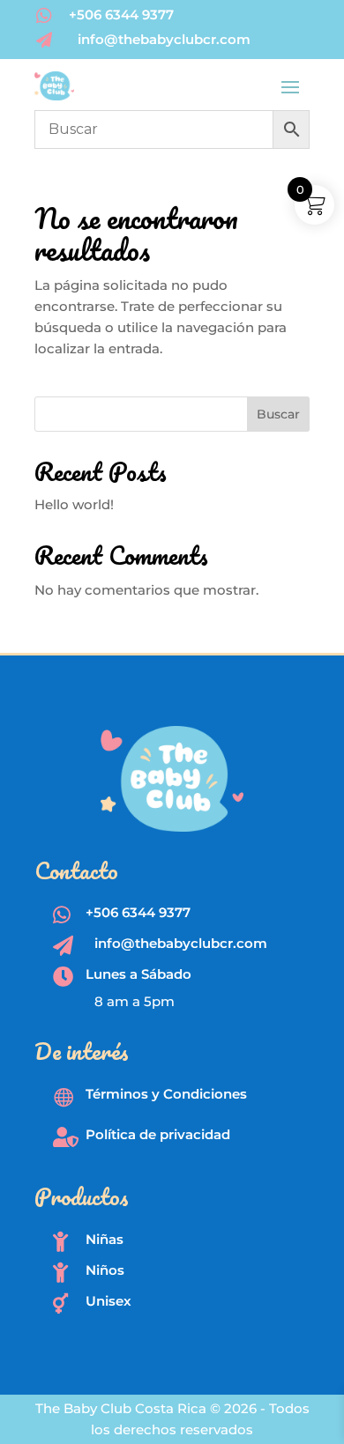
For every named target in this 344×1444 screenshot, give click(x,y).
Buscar (278, 414)
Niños (105, 1270)
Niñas (104, 1239)
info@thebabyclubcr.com (164, 39)
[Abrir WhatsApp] (299, 1399)
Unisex (108, 1300)
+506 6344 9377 (121, 14)
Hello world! (74, 504)
